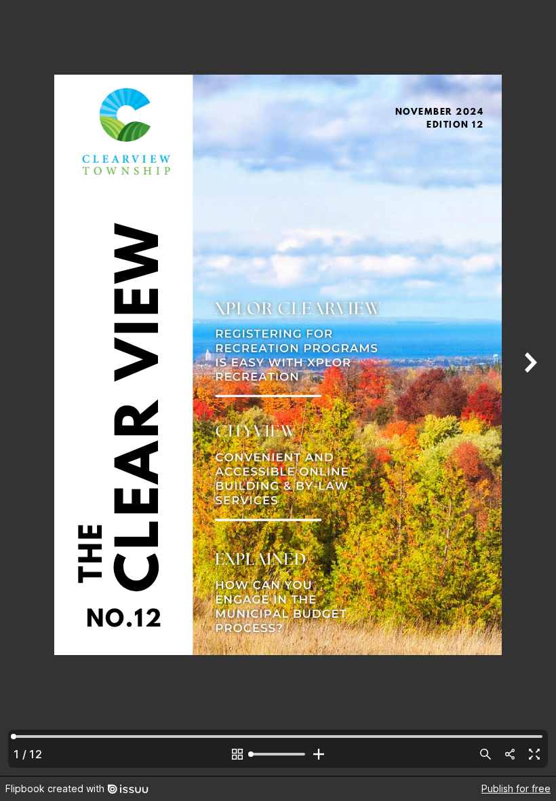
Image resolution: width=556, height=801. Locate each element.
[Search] (485, 754)
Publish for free (516, 788)
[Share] (510, 754)
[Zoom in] (319, 754)
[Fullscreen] (534, 754)
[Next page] (529, 388)
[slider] (278, 754)
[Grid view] (237, 754)
